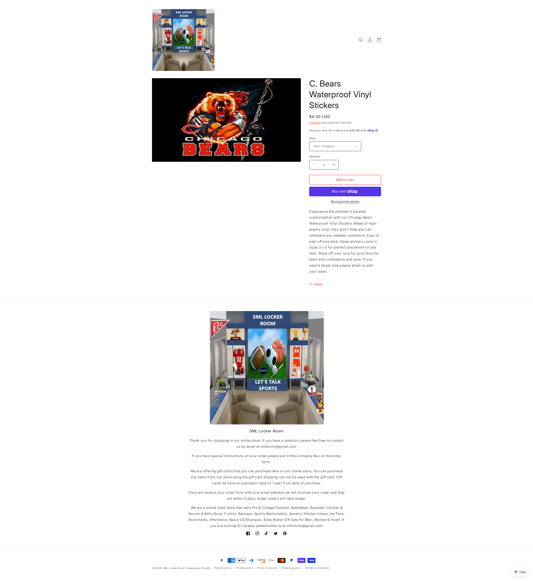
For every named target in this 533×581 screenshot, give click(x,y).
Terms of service (267, 567)
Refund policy (223, 567)
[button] (360, 40)
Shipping (315, 122)
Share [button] (318, 284)
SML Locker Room (174, 568)
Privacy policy (244, 567)
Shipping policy (291, 567)
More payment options (345, 201)
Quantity (314, 156)
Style (312, 138)
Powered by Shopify (198, 568)
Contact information (317, 567)
